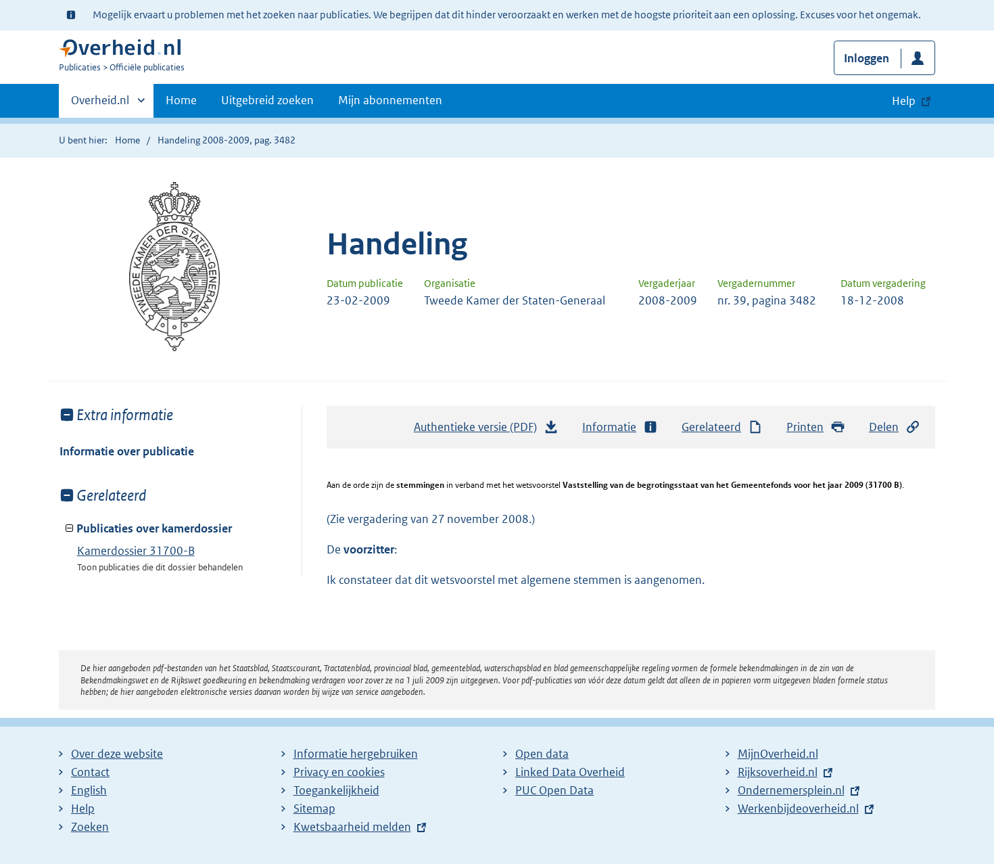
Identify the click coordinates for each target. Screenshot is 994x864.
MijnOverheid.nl (778, 753)
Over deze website (117, 753)
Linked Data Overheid (570, 772)
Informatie (609, 426)
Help (83, 808)
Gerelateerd (711, 426)
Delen (884, 426)
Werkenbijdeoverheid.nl (798, 808)
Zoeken (90, 826)
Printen (805, 426)
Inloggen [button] (866, 58)
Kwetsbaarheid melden (352, 826)
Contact (90, 772)
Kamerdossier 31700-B (136, 550)
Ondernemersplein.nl (791, 790)
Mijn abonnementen (390, 100)
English (89, 790)
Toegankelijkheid (336, 790)
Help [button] (904, 100)
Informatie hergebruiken (355, 753)
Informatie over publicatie (127, 451)
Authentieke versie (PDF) (479, 430)
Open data (542, 753)
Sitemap (314, 808)
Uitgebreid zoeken (267, 100)
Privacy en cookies (339, 772)
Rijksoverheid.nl (778, 772)
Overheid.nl (100, 105)
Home (181, 100)
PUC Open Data (554, 790)
